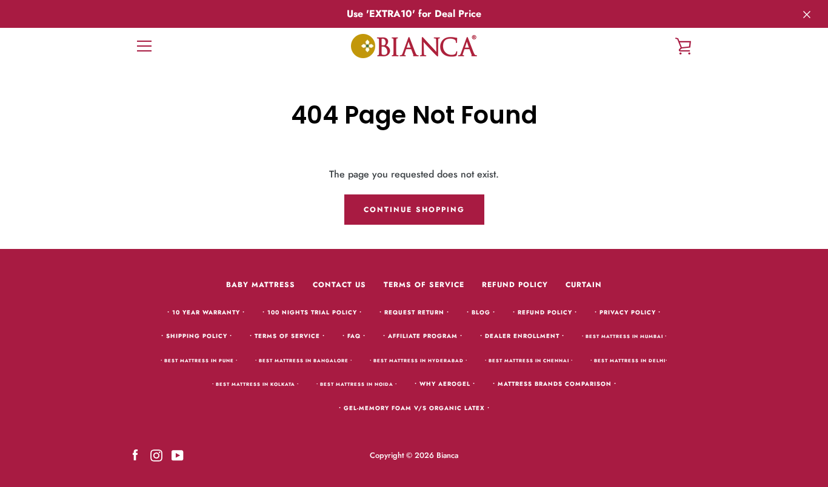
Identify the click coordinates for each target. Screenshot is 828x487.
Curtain (584, 284)
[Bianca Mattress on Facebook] (135, 455)
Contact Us (339, 284)
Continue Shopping (414, 209)
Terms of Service (424, 284)
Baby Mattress (260, 284)
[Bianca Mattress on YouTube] (178, 455)
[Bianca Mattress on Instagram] (156, 455)
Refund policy (515, 284)
